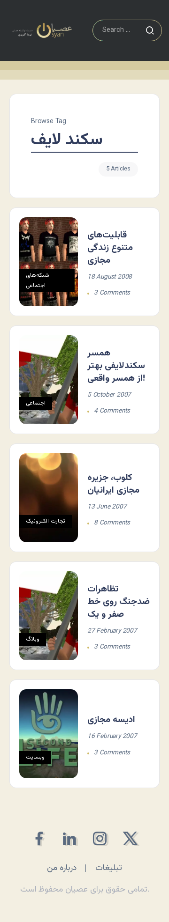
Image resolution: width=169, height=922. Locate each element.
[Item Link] (48, 261)
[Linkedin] (69, 838)
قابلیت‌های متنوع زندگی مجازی (110, 247)
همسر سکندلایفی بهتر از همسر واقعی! (116, 365)
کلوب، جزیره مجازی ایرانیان (113, 484)
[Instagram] (100, 838)
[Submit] (149, 30)
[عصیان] (42, 31)
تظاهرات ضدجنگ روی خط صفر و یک (118, 601)
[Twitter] (130, 838)
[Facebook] (39, 838)
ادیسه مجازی (111, 720)
